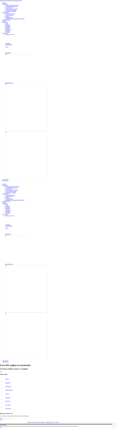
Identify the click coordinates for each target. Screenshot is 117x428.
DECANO (7, 401)
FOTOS (7, 393)
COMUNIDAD (8, 44)
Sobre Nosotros (41, 422)
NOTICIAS (7, 397)
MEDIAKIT (8, 53)
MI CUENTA (8, 408)
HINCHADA (8, 386)
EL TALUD (8, 405)
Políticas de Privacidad (32, 422)
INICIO (7, 379)
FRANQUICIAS (9, 83)
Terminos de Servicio (49, 422)
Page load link (3, 424)
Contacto (57, 422)
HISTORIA (7, 382)
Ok (0, 427)
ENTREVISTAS (9, 390)
